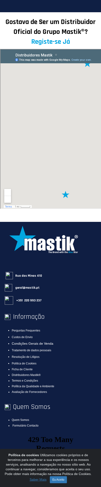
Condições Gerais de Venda (32, 343)
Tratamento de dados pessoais (31, 350)
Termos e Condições (25, 380)
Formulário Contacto (25, 425)
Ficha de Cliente (22, 369)
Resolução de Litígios (25, 357)
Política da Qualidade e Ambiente (33, 386)
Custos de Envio (22, 337)
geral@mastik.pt (27, 288)
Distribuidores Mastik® (26, 375)
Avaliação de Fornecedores (29, 392)
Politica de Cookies (24, 363)
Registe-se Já (50, 41)
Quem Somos (20, 420)
